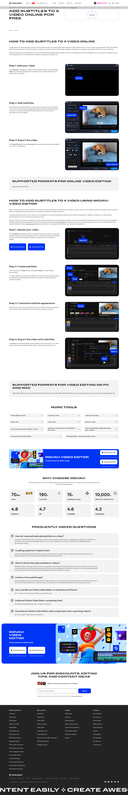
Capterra (14, 514)
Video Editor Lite (14, 731)
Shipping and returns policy (51, 778)
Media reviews (97, 724)
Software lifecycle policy (37, 778)
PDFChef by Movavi (15, 738)
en (118, 3)
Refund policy (63, 778)
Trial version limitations (72, 727)
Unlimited (12, 713)
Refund (67, 738)
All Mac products (42, 744)
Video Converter (14, 724)
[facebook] (105, 782)
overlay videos (30, 224)
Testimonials (97, 720)
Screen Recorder (14, 734)
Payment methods (70, 734)
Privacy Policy (74, 7)
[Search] (109, 3)
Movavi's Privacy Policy (77, 696)
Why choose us (97, 727)
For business (97, 744)
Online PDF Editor (14, 758)
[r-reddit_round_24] (118, 782)
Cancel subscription (71, 731)
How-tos (67, 717)
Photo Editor (13, 720)
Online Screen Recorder (16, 762)
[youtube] (115, 782)
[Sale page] (100, 3)
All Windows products (16, 769)
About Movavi (97, 713)
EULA (27, 778)
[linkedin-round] (112, 782)
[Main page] (15, 3)
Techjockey (99, 514)
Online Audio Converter (16, 748)
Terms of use (21, 778)
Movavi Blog (97, 734)
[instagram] (108, 782)
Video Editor (13, 727)
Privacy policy (12, 778)
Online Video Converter (16, 744)
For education (97, 738)
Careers (95, 731)
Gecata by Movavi (14, 741)
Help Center (68, 713)
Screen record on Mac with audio (47, 738)
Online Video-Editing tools (17, 765)
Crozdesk (71, 514)
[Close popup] (118, 7)
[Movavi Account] (113, 3)
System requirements (71, 724)
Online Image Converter (16, 751)
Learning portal (69, 720)
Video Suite (12, 717)
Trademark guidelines (74, 778)
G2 (40, 514)
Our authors (96, 717)
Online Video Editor (15, 755)
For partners (97, 741)
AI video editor (61, 222)
